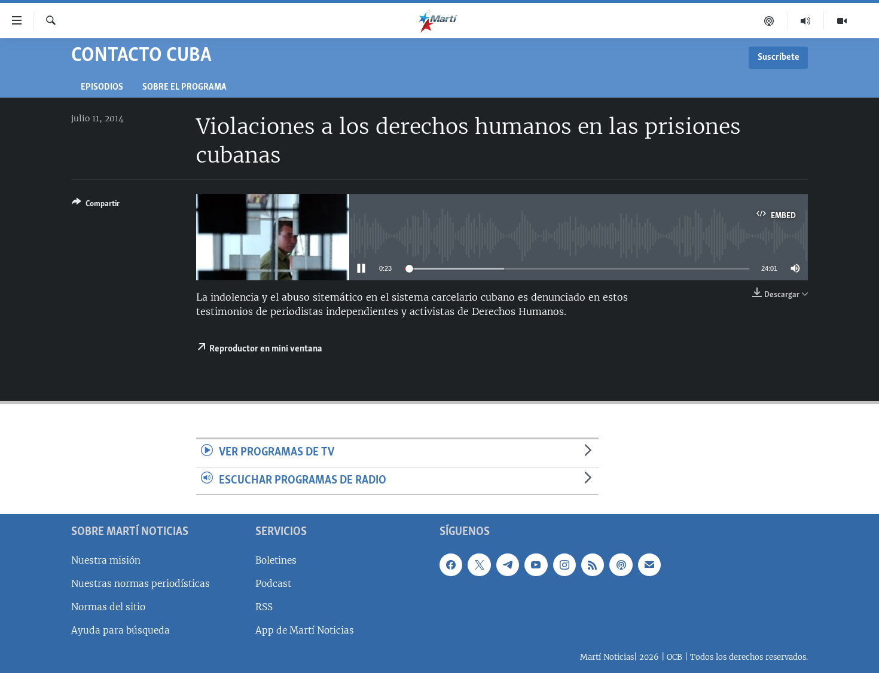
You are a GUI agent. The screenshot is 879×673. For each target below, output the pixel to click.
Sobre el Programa (184, 87)
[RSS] (592, 564)
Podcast (273, 583)
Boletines (276, 560)
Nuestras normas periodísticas (140, 583)
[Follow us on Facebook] (450, 564)
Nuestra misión (106, 560)
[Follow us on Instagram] (564, 564)
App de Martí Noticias (304, 630)
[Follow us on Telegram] (507, 564)
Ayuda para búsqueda (120, 630)
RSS (264, 607)
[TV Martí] (842, 21)
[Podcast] (769, 21)
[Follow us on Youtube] (535, 564)
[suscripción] (649, 564)
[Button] (96, 205)
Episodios (102, 87)
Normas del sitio (108, 607)
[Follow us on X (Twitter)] (479, 564)
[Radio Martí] (806, 21)
